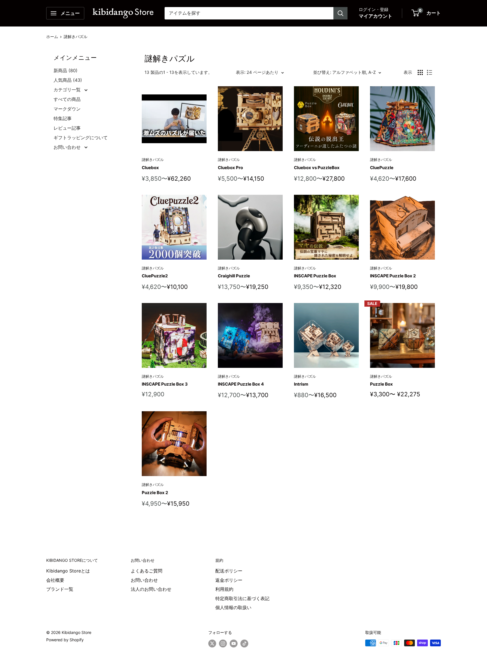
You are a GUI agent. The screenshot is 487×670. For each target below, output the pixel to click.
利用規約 (224, 589)
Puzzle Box (381, 384)
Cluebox (150, 167)
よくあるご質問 (146, 571)
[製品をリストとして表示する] (429, 72)
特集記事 (63, 118)
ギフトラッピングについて (81, 137)
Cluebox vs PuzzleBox (317, 167)
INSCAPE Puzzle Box (315, 275)
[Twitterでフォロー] (212, 643)
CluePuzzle (381, 167)
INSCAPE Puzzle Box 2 (393, 275)
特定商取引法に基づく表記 (242, 598)
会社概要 (55, 580)
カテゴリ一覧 (68, 89)
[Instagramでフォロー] (223, 643)
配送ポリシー (228, 571)
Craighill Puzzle (234, 275)
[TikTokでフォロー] (244, 643)
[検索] (340, 13)
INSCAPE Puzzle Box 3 (165, 384)
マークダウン (67, 109)
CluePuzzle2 (155, 275)
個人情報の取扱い (233, 607)
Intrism (301, 384)
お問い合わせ (68, 147)
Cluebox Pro (230, 167)
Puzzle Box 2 (155, 492)
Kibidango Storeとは (68, 571)
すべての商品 (67, 99)
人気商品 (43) (68, 80)
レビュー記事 (67, 128)
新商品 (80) (66, 70)
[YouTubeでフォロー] (234, 643)
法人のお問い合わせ (151, 589)
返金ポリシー (228, 580)
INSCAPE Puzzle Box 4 (241, 384)
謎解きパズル (75, 36)
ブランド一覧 (59, 589)
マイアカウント (375, 16)
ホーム (52, 36)
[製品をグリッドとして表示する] (420, 72)
